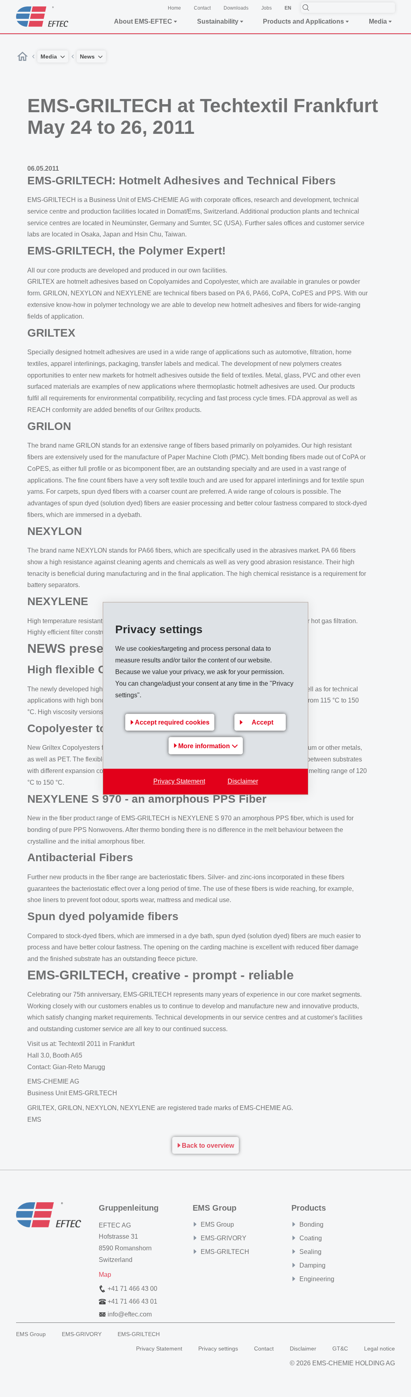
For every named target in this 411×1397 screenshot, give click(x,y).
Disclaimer (243, 781)
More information (205, 746)
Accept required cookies (172, 722)
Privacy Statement (179, 781)
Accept (262, 722)
